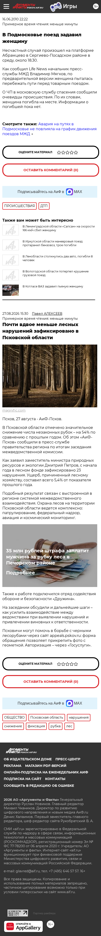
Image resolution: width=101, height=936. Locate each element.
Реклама (12, 766)
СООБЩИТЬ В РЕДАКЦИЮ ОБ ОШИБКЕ (39, 786)
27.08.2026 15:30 (15, 314)
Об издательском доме (28, 759)
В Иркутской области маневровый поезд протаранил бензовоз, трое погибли (53, 243)
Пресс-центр (67, 759)
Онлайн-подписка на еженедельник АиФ (46, 772)
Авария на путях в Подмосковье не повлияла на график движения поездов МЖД (49, 129)
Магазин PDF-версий (45, 766)
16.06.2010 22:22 (15, 19)
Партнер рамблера (44, 913)
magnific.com (14, 410)
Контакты (55, 779)
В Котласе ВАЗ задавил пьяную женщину (53, 286)
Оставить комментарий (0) (50, 170)
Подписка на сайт (22, 779)
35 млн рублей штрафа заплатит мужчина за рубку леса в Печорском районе (47, 557)
